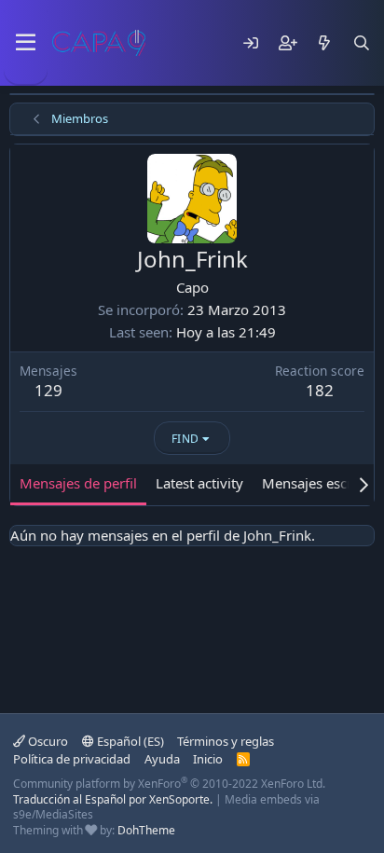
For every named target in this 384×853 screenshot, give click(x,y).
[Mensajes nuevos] (324, 42)
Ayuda (162, 758)
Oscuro (46, 741)
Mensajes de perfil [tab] (78, 483)
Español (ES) (129, 741)
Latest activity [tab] (199, 483)
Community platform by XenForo (169, 783)
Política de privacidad (71, 758)
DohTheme (146, 830)
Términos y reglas (225, 741)
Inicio (208, 758)
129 (48, 390)
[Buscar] (361, 42)
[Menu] (26, 43)
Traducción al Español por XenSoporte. (113, 799)
